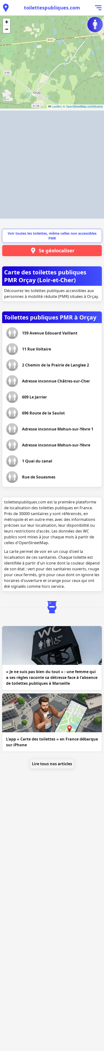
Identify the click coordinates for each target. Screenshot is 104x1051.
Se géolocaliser (56, 250)
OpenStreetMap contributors (84, 106)
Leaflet (56, 106)
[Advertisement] (52, 164)
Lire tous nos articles (52, 763)
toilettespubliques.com (52, 7)
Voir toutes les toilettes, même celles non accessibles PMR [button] (52, 235)
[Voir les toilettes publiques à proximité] (6, 8)
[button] (6, 22)
